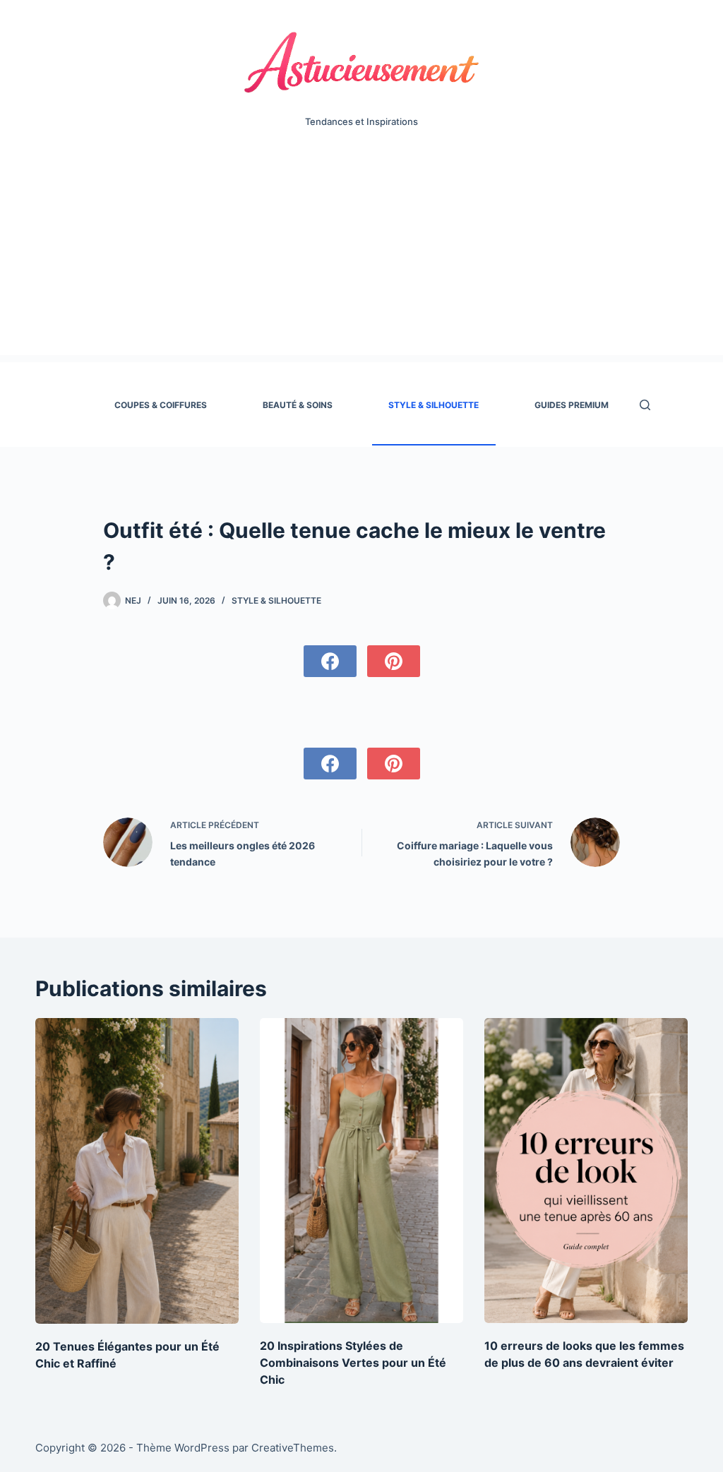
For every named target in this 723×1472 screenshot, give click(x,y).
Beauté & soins (298, 405)
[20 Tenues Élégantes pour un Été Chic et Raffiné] (137, 1171)
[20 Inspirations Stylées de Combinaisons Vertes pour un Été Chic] (361, 1170)
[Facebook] (330, 661)
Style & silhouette (433, 405)
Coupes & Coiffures (160, 405)
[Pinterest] (393, 661)
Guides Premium (571, 405)
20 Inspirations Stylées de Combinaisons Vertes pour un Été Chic (353, 1363)
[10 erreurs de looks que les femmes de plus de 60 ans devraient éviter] (586, 1170)
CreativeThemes (292, 1447)
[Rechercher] (645, 405)
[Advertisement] (361, 256)
